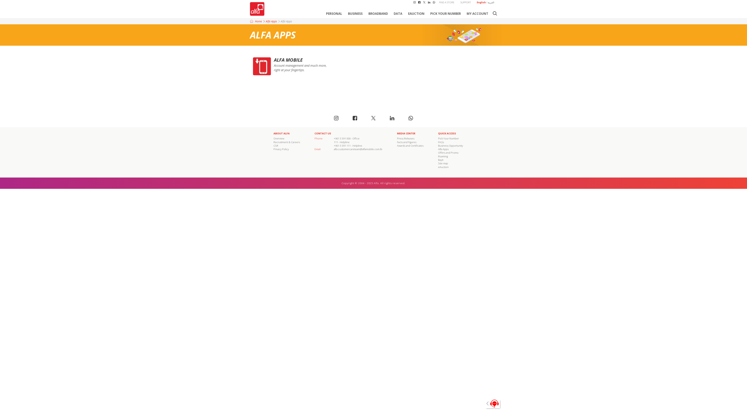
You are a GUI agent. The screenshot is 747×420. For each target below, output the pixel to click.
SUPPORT (465, 2)
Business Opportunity (450, 145)
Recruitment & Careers (287, 142)
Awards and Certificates (410, 145)
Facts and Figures (406, 142)
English (481, 2)
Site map (443, 163)
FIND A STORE (446, 2)
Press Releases (405, 138)
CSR (276, 145)
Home (258, 21)
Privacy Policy (281, 149)
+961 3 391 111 (342, 145)
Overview (279, 138)
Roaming (443, 156)
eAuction (416, 13)
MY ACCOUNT (477, 13)
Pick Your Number (445, 13)
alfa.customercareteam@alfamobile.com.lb (358, 149)
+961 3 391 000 (342, 138)
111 (336, 142)
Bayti (440, 160)
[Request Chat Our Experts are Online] (492, 403)
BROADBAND (378, 13)
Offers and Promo (448, 152)
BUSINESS (355, 13)
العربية (491, 2)
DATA (398, 13)
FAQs (441, 142)
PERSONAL (334, 13)
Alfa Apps (271, 21)
